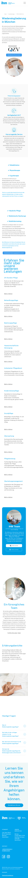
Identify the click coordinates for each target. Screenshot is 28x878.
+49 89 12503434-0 (7, 849)
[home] (8, 3)
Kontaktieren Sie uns (14, 805)
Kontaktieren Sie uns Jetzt (14, 55)
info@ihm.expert (6, 850)
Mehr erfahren (8, 293)
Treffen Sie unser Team (14, 633)
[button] (14, 726)
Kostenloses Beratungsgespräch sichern (14, 253)
